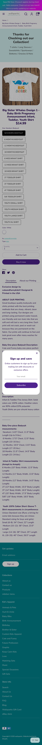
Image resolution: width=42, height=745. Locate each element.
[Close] (36, 353)
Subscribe (21, 385)
